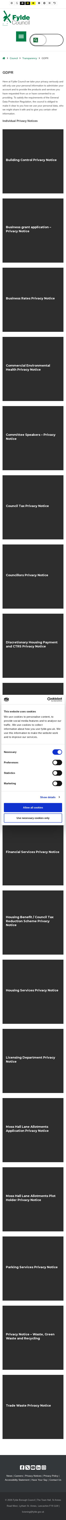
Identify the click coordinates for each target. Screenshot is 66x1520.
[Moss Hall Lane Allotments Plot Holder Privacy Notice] (33, 1199)
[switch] (57, 762)
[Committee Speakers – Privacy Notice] (33, 438)
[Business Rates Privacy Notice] (33, 300)
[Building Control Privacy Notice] (33, 161)
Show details (48, 797)
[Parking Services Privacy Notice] (33, 1268)
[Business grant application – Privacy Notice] (33, 230)
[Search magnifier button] (35, 40)
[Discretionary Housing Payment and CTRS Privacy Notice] (33, 646)
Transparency (29, 58)
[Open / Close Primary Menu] (21, 36)
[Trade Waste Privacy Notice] (33, 1407)
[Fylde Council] (16, 17)
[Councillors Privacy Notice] (33, 576)
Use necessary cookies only (33, 817)
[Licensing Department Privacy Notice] (33, 1061)
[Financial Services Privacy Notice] (33, 853)
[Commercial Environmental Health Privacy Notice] (33, 369)
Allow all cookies (33, 807)
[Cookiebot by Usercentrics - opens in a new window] (47, 699)
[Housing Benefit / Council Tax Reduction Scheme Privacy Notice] (33, 922)
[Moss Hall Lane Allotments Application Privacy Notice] (33, 1130)
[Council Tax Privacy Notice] (33, 507)
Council (14, 58)
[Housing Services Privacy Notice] (33, 992)
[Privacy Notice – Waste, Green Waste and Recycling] (33, 1338)
